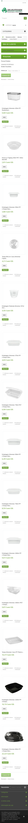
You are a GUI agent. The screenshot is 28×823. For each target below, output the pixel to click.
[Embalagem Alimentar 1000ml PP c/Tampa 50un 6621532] (14, 541)
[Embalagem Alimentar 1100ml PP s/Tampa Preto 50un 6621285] (14, 687)
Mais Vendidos (8, 50)
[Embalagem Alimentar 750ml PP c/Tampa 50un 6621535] (14, 491)
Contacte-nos (18, 3)
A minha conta (5, 801)
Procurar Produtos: (5, 61)
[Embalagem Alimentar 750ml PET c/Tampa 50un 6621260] (14, 392)
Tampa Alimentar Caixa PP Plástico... (13, 652)
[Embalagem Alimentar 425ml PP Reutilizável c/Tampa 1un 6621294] (14, 96)
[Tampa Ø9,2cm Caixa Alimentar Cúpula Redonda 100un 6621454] (14, 244)
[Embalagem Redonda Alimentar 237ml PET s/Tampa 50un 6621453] (14, 293)
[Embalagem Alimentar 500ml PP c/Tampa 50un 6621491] (14, 442)
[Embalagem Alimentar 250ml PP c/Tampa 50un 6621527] (14, 195)
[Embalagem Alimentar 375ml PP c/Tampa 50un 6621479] (14, 343)
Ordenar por (4, 70)
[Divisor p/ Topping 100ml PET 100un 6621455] (14, 145)
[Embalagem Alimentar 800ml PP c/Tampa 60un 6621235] (14, 736)
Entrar (24, 2)
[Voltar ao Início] (2, 37)
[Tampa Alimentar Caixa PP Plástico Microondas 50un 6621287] (14, 639)
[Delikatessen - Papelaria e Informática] (14, 10)
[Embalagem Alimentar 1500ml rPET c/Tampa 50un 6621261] (14, 590)
